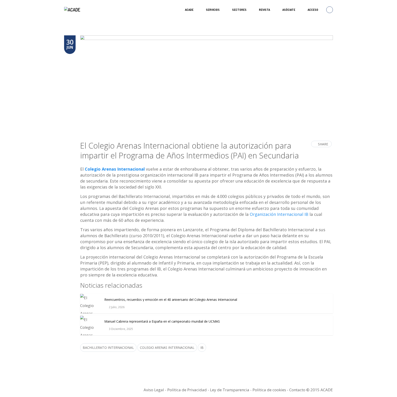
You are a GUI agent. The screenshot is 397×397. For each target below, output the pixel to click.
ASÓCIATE (288, 9)
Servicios (213, 9)
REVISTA (264, 9)
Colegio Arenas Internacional (115, 169)
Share (323, 144)
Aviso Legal (154, 389)
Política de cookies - (270, 389)
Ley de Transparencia (230, 389)
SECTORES (239, 9)
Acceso (313, 9)
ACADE (189, 9)
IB (202, 347)
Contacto (297, 389)
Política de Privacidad (187, 389)
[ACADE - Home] (72, 10)
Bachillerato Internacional (108, 347)
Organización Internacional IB (279, 214)
